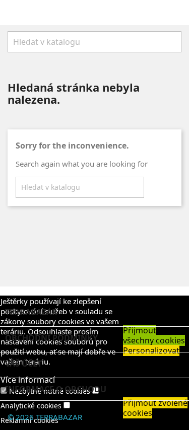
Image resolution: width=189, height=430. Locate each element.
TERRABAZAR (59, 417)
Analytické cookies (31, 405)
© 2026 (22, 417)
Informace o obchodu (55, 389)
